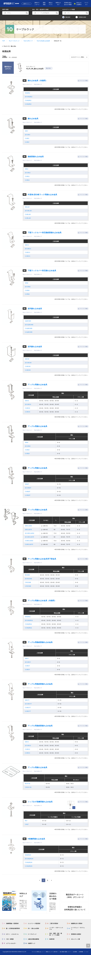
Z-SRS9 (27, 450)
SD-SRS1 (27, 134)
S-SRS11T (28, 711)
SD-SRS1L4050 (29, 533)
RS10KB (27, 575)
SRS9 (26, 442)
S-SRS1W (27, 370)
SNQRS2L (28, 616)
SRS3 (26, 169)
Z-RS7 (27, 824)
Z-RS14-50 (28, 787)
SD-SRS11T (28, 704)
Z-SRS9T (27, 491)
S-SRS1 (27, 142)
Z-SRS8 (27, 290)
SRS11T (27, 700)
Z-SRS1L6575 (29, 544)
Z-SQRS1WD (28, 328)
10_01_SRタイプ (28, 41)
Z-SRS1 (27, 138)
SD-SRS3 (27, 172)
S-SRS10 (27, 412)
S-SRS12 (27, 753)
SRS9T (27, 484)
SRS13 (27, 245)
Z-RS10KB (28, 582)
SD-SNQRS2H (29, 858)
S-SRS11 (27, 669)
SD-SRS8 (27, 286)
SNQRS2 (27, 93)
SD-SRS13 (28, 248)
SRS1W (27, 359)
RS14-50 (27, 783)
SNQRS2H (28, 855)
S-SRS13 (27, 256)
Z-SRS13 (27, 252)
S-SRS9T (27, 495)
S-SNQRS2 (28, 104)
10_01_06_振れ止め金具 (43, 41)
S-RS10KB (28, 586)
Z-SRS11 (27, 666)
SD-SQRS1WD (29, 324)
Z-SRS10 (27, 408)
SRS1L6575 (28, 529)
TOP (3, 41)
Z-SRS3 (27, 176)
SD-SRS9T (28, 488)
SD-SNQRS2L (29, 620)
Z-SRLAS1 (28, 214)
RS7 (26, 820)
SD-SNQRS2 (28, 96)
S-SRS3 (27, 180)
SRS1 (26, 131)
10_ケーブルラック (14, 41)
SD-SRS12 (28, 745)
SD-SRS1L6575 (29, 537)
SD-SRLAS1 (28, 210)
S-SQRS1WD (28, 332)
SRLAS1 (27, 207)
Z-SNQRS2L (28, 624)
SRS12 (27, 742)
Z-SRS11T (28, 707)
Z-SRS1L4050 (29, 540)
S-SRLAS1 (28, 218)
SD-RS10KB (28, 578)
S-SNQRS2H (28, 866)
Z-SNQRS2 (28, 100)
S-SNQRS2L (28, 628)
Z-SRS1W (27, 366)
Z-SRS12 (27, 749)
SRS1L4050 (28, 526)
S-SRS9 (27, 453)
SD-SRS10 (28, 404)
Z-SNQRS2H (28, 862)
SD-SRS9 (27, 446)
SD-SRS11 (28, 662)
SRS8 (26, 283)
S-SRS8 (27, 294)
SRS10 (27, 400)
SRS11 (27, 658)
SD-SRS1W (28, 362)
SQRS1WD (28, 321)
